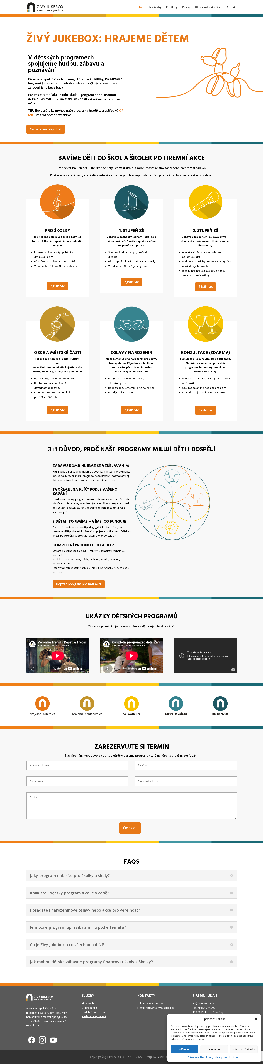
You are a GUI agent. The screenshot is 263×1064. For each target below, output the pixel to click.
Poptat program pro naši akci (78, 584)
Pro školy (171, 7)
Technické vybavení (94, 1016)
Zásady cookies (196, 1057)
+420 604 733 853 (153, 1003)
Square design (165, 1057)
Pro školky (155, 7)
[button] (256, 1019)
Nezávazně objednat (46, 129)
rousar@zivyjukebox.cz (160, 1007)
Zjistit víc (57, 286)
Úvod (141, 7)
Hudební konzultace (94, 1012)
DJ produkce (89, 1007)
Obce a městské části (208, 7)
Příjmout (184, 1049)
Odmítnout (214, 1049)
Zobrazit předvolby (243, 1049)
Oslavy (186, 7)
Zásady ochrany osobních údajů (222, 1057)
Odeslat (130, 828)
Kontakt (231, 7)
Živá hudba (89, 1003)
